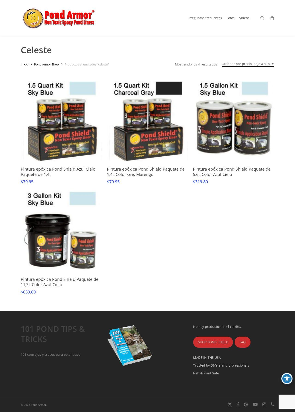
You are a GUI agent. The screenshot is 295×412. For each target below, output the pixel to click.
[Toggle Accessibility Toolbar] (286, 378)
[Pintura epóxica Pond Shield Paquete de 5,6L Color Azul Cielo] (233, 121)
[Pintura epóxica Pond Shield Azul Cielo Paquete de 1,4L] (61, 121)
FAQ (242, 342)
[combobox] (248, 64)
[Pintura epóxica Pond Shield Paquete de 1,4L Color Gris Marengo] (147, 121)
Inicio (24, 64)
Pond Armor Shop (46, 64)
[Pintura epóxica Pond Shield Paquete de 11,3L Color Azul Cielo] (61, 231)
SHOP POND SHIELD (213, 342)
